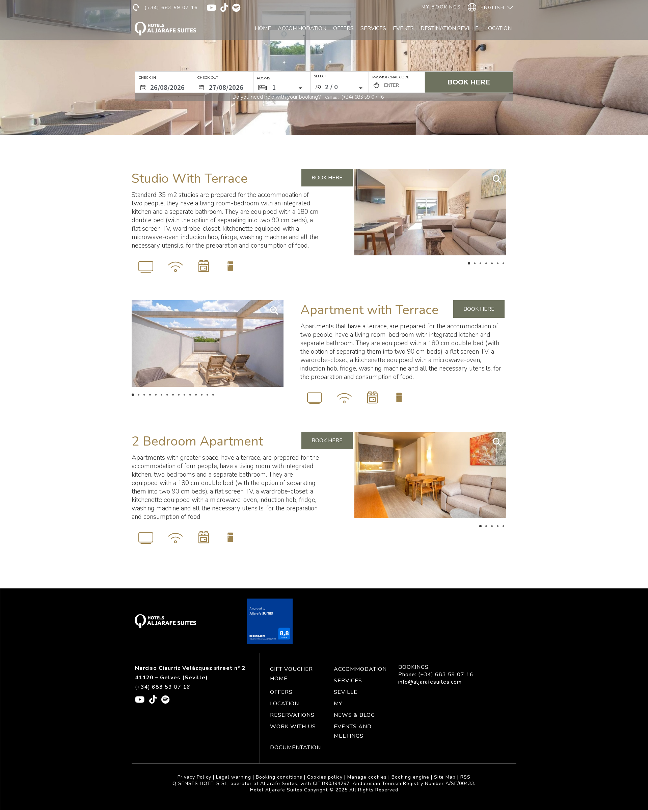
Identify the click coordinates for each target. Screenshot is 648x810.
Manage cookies (367, 777)
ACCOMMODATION (360, 669)
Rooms (263, 78)
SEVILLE (345, 692)
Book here (469, 82)
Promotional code (390, 77)
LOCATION (284, 703)
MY (338, 703)
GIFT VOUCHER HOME (291, 673)
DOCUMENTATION (295, 747)
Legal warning (233, 777)
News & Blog (354, 715)
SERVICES (348, 680)
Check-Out (207, 77)
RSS (465, 777)
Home (263, 28)
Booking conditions (279, 777)
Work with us (293, 726)
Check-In (147, 77)
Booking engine (410, 777)
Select (320, 76)
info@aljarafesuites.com (430, 682)
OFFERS (281, 692)
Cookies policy (325, 777)
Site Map (445, 777)
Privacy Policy (194, 777)
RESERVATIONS (292, 715)
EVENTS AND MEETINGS (353, 731)
